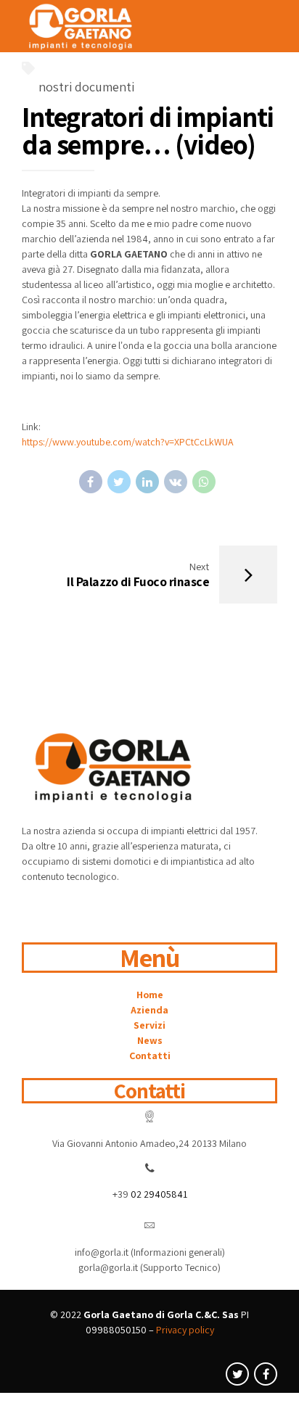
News (150, 1040)
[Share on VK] (175, 481)
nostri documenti (86, 86)
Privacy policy (185, 1329)
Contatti (150, 1055)
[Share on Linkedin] (147, 481)
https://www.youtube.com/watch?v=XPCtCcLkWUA (128, 441)
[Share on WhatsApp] (204, 481)
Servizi (149, 1025)
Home (149, 994)
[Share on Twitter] (119, 481)
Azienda (149, 1009)
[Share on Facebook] (90, 481)
